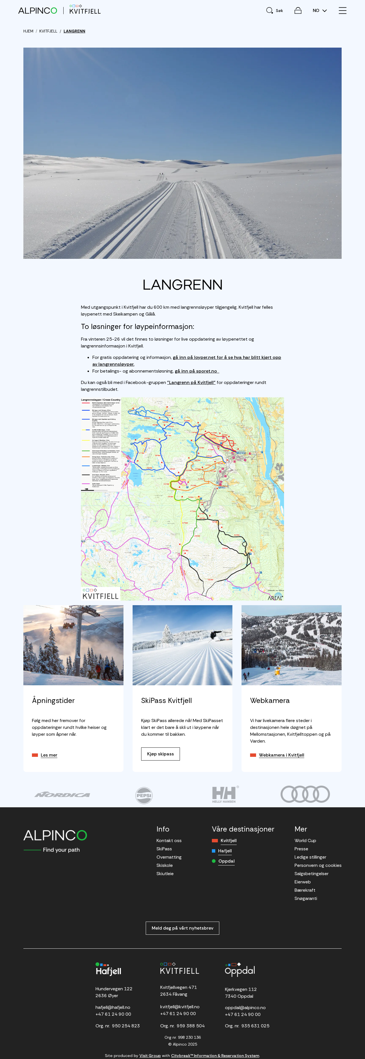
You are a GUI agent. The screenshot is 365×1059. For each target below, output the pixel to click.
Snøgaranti (306, 898)
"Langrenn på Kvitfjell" (191, 382)
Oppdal (226, 861)
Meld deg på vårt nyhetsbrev (182, 928)
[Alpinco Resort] (37, 10)
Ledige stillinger (310, 857)
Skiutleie (165, 874)
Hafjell (225, 851)
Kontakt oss (169, 840)
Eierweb (303, 882)
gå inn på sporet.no (197, 371)
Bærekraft (305, 890)
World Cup (305, 840)
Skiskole (165, 865)
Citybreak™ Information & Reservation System (215, 1055)
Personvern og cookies (318, 865)
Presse (301, 849)
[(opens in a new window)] (62, 794)
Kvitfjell (229, 840)
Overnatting (169, 857)
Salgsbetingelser (311, 874)
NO (317, 10)
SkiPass (164, 849)
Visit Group (150, 1055)
